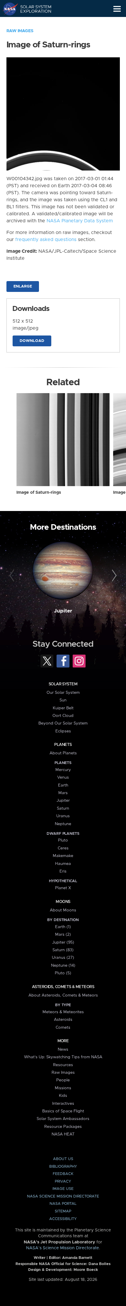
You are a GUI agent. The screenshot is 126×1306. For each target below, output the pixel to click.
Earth (63, 785)
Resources (63, 1065)
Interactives (63, 1104)
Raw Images (19, 31)
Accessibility (63, 1219)
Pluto (63, 840)
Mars (63, 793)
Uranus (63, 816)
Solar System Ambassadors (63, 1119)
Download (32, 341)
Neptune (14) (63, 965)
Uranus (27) (63, 958)
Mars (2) (63, 934)
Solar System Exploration (32, 9)
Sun (63, 700)
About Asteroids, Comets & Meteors (63, 995)
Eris (63, 871)
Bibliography (63, 1167)
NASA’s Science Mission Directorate (62, 1248)
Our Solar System (63, 693)
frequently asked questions (45, 239)
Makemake (63, 856)
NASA (7, 9)
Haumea (63, 864)
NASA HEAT (63, 1134)
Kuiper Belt (63, 708)
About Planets (63, 753)
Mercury (63, 770)
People (63, 1080)
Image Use (63, 1189)
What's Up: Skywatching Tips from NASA (63, 1057)
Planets (62, 745)
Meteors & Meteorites (63, 1012)
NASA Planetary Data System (80, 220)
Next (113, 576)
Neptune (63, 824)
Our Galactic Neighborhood (32, 22)
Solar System (63, 684)
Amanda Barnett (77, 1258)
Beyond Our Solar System (63, 723)
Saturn (63, 808)
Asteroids (63, 1020)
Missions (63, 1088)
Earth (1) (63, 927)
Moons (63, 902)
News (63, 1049)
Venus (63, 777)
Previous (13, 576)
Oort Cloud (63, 716)
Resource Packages (63, 1127)
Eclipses (63, 731)
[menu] (117, 9)
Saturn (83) (63, 950)
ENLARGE (22, 286)
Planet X (63, 888)
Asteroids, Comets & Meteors (63, 987)
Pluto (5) (63, 973)
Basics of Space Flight (63, 1111)
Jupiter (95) (63, 942)
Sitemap (63, 1211)
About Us (63, 1159)
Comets (63, 1027)
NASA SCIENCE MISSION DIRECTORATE (63, 1196)
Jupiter (63, 611)
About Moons (63, 910)
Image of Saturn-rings (38, 493)
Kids (63, 1096)
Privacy (63, 1181)
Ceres (63, 848)
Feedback (63, 1174)
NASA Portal (63, 1204)
